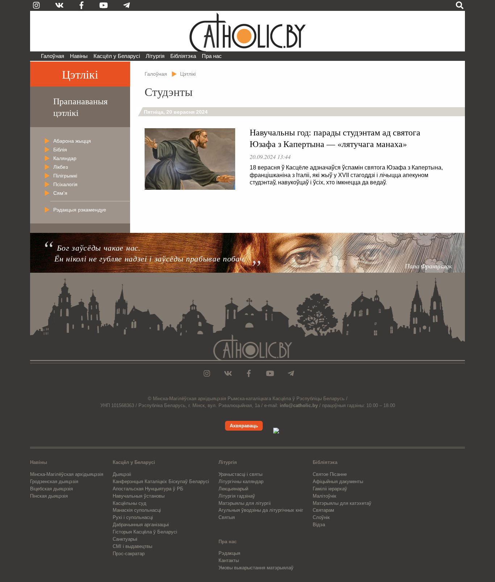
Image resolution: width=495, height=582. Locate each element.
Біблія (60, 149)
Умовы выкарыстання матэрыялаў (256, 567)
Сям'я (60, 193)
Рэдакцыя (229, 553)
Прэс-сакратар (129, 553)
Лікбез (60, 167)
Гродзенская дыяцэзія (54, 481)
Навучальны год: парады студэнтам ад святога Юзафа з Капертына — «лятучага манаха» (335, 138)
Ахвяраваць (244, 425)
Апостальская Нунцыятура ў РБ (148, 488)
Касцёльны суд (129, 503)
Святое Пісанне (330, 474)
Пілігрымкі (65, 176)
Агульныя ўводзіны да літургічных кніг (261, 510)
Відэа (319, 524)
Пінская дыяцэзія (49, 496)
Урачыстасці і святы (240, 474)
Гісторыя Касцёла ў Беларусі (145, 532)
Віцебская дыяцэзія (51, 488)
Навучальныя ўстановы (139, 496)
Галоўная (52, 56)
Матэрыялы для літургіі (245, 503)
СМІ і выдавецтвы (132, 546)
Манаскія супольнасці (137, 510)
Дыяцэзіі (122, 474)
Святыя (227, 517)
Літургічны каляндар (241, 481)
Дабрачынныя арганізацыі (141, 524)
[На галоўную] (247, 31)
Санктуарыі (125, 539)
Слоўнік (321, 517)
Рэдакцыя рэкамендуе (79, 210)
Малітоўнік (324, 496)
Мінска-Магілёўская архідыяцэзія (66, 474)
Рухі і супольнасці (133, 517)
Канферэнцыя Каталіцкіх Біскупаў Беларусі (161, 481)
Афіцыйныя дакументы (338, 481)
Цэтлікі (80, 74)
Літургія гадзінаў (237, 496)
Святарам (323, 510)
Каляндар (64, 158)
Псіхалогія (65, 184)
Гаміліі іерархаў (330, 488)
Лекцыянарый (233, 488)
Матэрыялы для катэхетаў (342, 503)
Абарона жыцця (72, 141)
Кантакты (229, 560)
